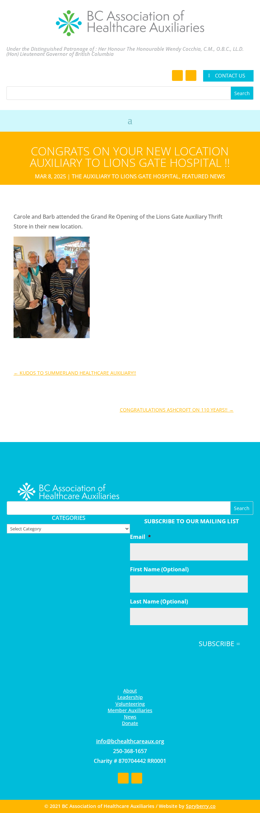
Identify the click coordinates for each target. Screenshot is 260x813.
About (130, 690)
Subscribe (216, 643)
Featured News (203, 176)
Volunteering (130, 704)
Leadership (130, 697)
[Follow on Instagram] (191, 75)
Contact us (230, 75)
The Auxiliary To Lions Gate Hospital (125, 176)
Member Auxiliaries (130, 710)
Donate (130, 723)
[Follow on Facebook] (177, 75)
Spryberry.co (201, 806)
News (130, 716)
